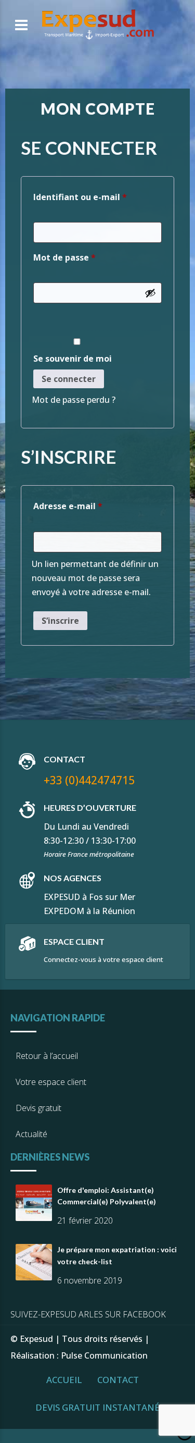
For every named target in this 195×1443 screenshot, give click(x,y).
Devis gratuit (38, 1108)
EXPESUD (62, 897)
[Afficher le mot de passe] (150, 293)
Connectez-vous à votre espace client (103, 959)
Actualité (31, 1134)
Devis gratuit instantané (97, 1407)
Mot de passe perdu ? (73, 399)
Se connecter (69, 379)
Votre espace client (51, 1082)
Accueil (64, 1380)
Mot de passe (88, 257)
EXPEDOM (64, 911)
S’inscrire (60, 620)
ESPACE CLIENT (74, 941)
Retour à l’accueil (47, 1056)
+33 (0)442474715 (89, 780)
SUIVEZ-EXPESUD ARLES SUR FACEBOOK (88, 1314)
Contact (118, 1380)
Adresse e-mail (92, 506)
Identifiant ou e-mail (97, 197)
